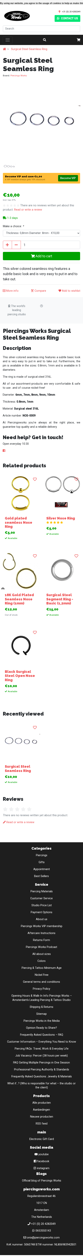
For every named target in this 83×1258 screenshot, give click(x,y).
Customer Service (41, 898)
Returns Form (41, 940)
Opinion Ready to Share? (41, 1027)
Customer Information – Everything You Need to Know (41, 1041)
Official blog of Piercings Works (41, 1180)
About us (41, 919)
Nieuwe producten (41, 1116)
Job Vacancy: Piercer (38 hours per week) (41, 1055)
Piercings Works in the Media (42, 1021)
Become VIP (68, 178)
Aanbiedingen (41, 1109)
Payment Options (41, 912)
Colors (41, 961)
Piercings (41, 855)
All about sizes (41, 954)
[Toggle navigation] (8, 40)
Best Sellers (41, 876)
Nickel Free (41, 975)
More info (12, 290)
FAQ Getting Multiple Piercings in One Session (41, 1062)
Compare (40, 290)
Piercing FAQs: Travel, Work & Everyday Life (42, 1048)
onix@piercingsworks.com (43, 1237)
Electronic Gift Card (41, 1139)
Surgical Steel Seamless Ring (29, 49)
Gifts (42, 862)
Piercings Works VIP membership (41, 926)
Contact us (69, 18)
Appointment (41, 869)
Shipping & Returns (41, 1007)
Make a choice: (13, 226)
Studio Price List (41, 905)
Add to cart (43, 256)
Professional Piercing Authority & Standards (41, 1069)
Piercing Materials (41, 891)
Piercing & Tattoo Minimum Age (42, 968)
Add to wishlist (70, 290)
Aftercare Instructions (41, 933)
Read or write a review (28, 209)
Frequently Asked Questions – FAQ (41, 1034)
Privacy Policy (41, 988)
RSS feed (41, 1123)
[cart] (78, 40)
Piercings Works (18, 75)
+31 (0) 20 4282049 (71, 11)
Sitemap (41, 1014)
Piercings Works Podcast (41, 947)
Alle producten (41, 1102)
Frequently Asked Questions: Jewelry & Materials (41, 1076)
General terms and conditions (41, 981)
